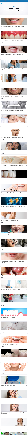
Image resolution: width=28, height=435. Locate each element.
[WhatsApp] (2, 433)
